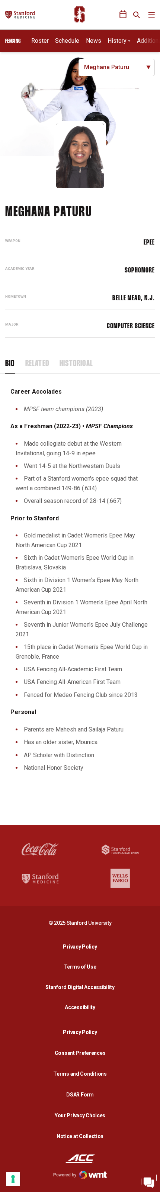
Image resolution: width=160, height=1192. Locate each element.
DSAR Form (79, 1095)
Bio (10, 364)
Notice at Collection (80, 1136)
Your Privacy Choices (80, 1115)
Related (37, 364)
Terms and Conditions (79, 1074)
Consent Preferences (80, 1053)
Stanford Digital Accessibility (81, 987)
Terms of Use (80, 967)
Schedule (67, 40)
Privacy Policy (82, 946)
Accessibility (82, 1007)
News (93, 40)
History (117, 40)
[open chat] (149, 1181)
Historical (76, 364)
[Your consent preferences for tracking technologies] (13, 1179)
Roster (40, 40)
